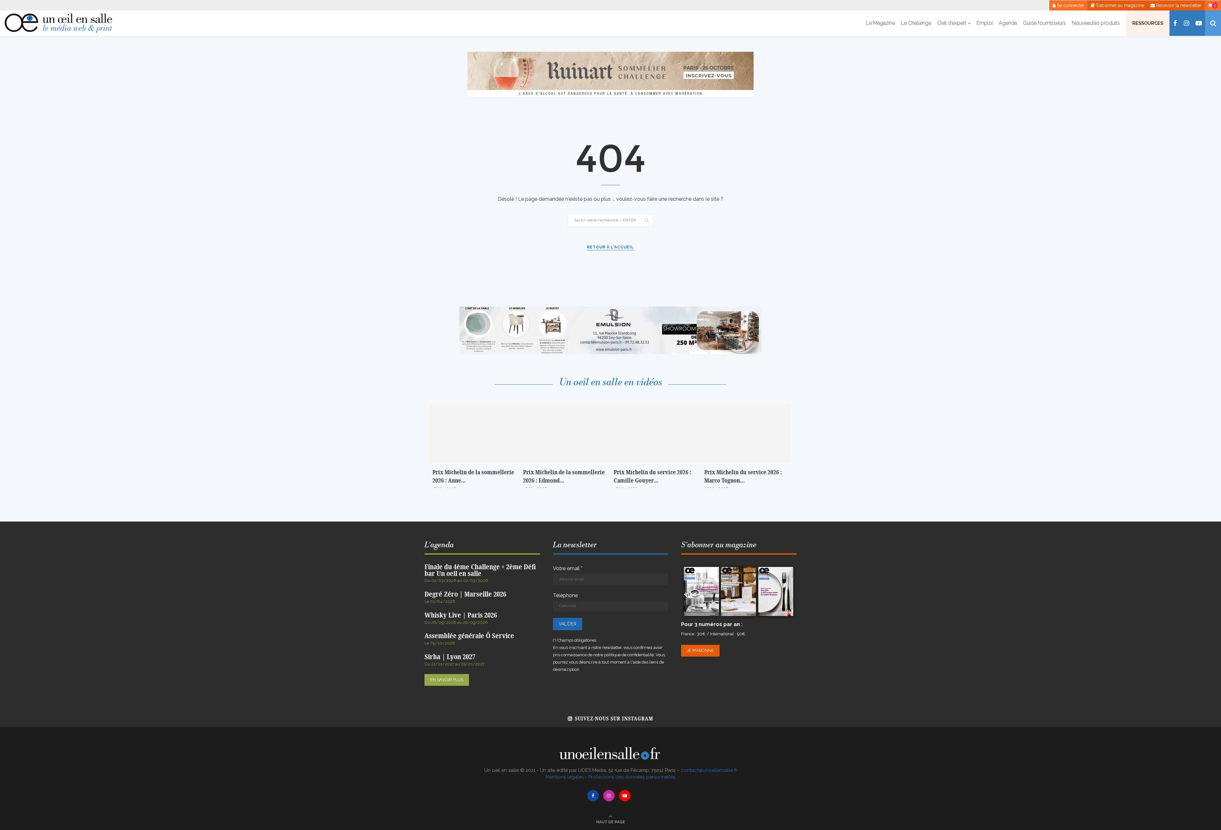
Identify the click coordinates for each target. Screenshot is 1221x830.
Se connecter (1070, 5)
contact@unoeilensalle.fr (709, 770)
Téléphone (565, 595)
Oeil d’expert (951, 23)
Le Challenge (916, 23)
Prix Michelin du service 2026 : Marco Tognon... (743, 476)
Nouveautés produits (1096, 23)
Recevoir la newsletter (1178, 5)
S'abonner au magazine (1119, 5)
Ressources (1147, 23)
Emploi (984, 23)
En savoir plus (446, 679)
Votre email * (568, 568)
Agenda (1008, 23)
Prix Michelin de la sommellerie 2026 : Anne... (473, 476)
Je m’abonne (700, 650)
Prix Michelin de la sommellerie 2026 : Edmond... (564, 476)
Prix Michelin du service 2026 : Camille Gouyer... (652, 476)
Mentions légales (565, 777)
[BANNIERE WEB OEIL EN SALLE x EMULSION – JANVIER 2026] (610, 310)
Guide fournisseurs (1044, 23)
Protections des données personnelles (631, 777)
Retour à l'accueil (610, 247)
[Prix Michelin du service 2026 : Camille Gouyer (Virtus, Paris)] (655, 433)
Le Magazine (880, 23)
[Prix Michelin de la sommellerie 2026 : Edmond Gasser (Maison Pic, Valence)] (565, 433)
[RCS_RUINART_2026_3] (610, 55)
